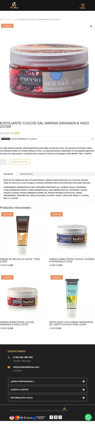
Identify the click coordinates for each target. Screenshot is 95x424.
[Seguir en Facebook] (51, 417)
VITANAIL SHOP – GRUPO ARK (51, 410)
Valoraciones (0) (26, 174)
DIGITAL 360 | (22, 410)
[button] (91, 26)
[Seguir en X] (60, 417)
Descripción (8, 174)
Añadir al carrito (19, 161)
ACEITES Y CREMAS (11, 19)
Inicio (2, 19)
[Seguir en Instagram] (55, 417)
